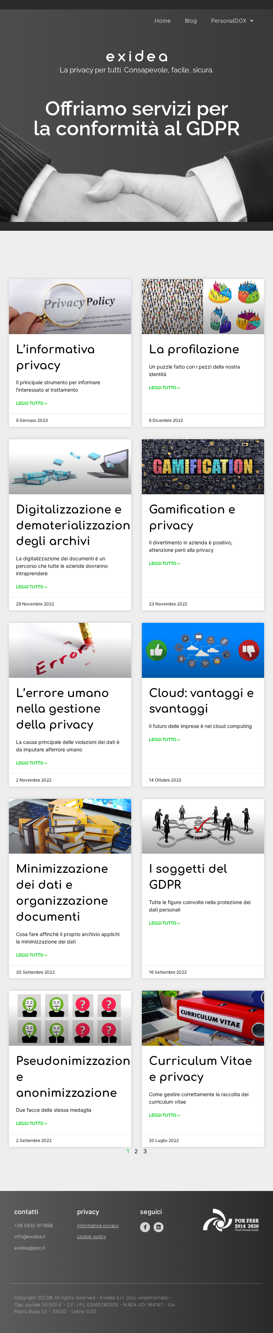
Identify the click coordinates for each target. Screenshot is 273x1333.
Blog (191, 20)
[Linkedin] (159, 1227)
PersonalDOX (228, 20)
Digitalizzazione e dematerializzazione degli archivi (77, 526)
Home (163, 20)
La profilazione (194, 349)
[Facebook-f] (145, 1227)
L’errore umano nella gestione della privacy (62, 709)
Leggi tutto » (31, 403)
